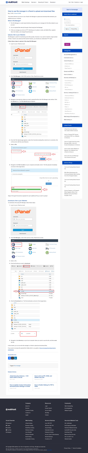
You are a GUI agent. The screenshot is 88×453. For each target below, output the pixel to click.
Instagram (9, 432)
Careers (47, 415)
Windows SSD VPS (49, 425)
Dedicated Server (69, 97)
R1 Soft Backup (68, 85)
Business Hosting (29, 425)
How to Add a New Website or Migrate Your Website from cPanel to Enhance (71, 150)
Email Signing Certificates (70, 425)
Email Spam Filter (68, 432)
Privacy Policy (67, 448)
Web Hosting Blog (69, 406)
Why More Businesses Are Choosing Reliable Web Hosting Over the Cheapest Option (72, 174)
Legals (26, 415)
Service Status (48, 410)
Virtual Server (68, 109)
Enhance (67, 66)
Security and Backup (69, 77)
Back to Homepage (72, 9)
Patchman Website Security (71, 427)
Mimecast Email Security (70, 434)
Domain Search (48, 408)
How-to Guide (67, 74)
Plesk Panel (67, 68)
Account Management (69, 54)
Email (66, 100)
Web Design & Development (71, 116)
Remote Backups (49, 436)
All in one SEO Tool (69, 436)
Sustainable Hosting (29, 438)
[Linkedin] (15, 358)
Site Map (47, 412)
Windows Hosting (29, 430)
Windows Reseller (29, 434)
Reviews (27, 408)
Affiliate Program (68, 410)
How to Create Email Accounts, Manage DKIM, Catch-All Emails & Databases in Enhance (72, 143)
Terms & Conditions (77, 448)
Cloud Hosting (48, 427)
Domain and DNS (68, 71)
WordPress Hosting (29, 427)
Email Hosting (28, 436)
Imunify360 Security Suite (70, 430)
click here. (49, 450)
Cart (70, 2)
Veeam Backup (68, 89)
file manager (17, 365)
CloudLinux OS (48, 438)
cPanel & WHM (17, 13)
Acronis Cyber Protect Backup (52, 434)
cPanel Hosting (28, 423)
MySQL (66, 104)
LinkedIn (9, 427)
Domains (52, 2)
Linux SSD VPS (48, 423)
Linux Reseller (28, 432)
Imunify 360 (67, 82)
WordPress (67, 111)
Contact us (76, 2)
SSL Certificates (68, 423)
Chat (72, 2)
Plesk (66, 106)
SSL (65, 87)
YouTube (9, 430)
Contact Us (27, 412)
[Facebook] (9, 358)
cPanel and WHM (69, 95)
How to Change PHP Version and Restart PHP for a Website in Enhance (71, 136)
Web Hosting (25, 2)
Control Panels (67, 60)
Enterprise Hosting (49, 432)
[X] (12, 358)
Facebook (8, 423)
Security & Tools (43, 2)
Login (81, 2)
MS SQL (66, 102)
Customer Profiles (29, 410)
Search (66, 35)
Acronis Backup (68, 80)
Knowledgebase (68, 408)
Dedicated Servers (49, 430)
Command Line (68, 57)
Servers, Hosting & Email (70, 92)
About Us (27, 406)
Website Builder (68, 438)
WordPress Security (69, 113)
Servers (33, 2)
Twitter (8, 425)
